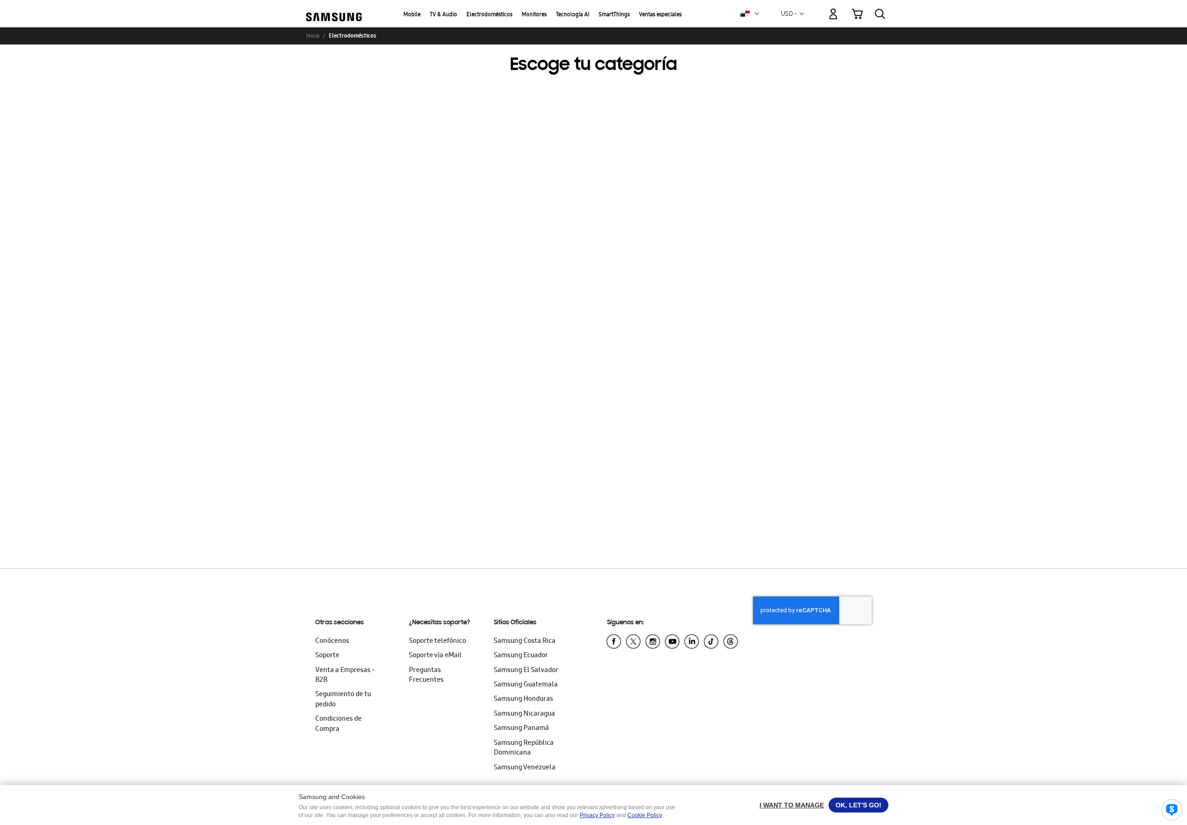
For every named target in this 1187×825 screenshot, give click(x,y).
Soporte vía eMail (435, 655)
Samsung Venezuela (524, 768)
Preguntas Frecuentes (426, 675)
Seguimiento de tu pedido (343, 699)
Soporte (327, 655)
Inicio (312, 35)
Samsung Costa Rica (524, 641)
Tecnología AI (572, 15)
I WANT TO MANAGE (791, 805)
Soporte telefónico (437, 641)
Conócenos (332, 641)
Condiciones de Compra (338, 724)
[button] (756, 14)
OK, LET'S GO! (858, 805)
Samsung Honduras (523, 699)
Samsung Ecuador (521, 655)
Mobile (412, 15)
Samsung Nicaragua (524, 714)
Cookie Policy (644, 815)
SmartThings (614, 15)
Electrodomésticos (489, 15)
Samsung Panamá (521, 728)
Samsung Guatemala (526, 685)
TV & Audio (443, 15)
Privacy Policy (597, 815)
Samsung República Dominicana (524, 748)
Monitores (534, 15)
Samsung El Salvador (526, 670)
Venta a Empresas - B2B (345, 675)
